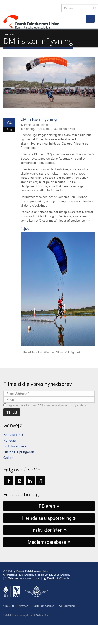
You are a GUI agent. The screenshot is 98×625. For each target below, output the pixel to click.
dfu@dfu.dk (62, 578)
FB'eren (48, 505)
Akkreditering (67, 605)
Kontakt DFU (13, 434)
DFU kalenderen (15, 446)
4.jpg (25, 228)
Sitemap (23, 605)
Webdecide (42, 615)
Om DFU (8, 605)
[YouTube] (40, 480)
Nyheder (9, 440)
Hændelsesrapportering (47, 518)
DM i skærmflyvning (39, 119)
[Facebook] (8, 480)
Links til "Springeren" (19, 452)
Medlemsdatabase (48, 542)
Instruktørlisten (47, 529)
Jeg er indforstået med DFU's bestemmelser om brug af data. (48, 405)
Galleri (8, 457)
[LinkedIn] (30, 480)
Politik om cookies (43, 605)
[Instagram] (19, 480)
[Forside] (33, 13)
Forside (8, 34)
